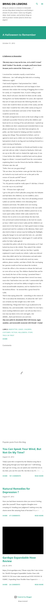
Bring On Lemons (15, 4)
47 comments (14, 516)
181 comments (15, 476)
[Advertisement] (23, 419)
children (27, 329)
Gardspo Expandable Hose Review (19, 559)
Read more (39, 476)
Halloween (22, 332)
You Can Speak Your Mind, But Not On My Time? (22, 450)
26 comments (14, 584)
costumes (7, 332)
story (30, 332)
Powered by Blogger (24, 597)
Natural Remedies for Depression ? (16, 490)
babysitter (13, 329)
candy (20, 329)
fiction (14, 332)
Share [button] (5, 339)
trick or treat (8, 335)
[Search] (37, 4)
